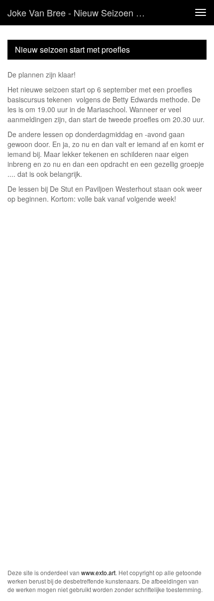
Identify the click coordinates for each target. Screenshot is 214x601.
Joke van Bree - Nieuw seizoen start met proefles (81, 12)
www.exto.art (98, 572)
